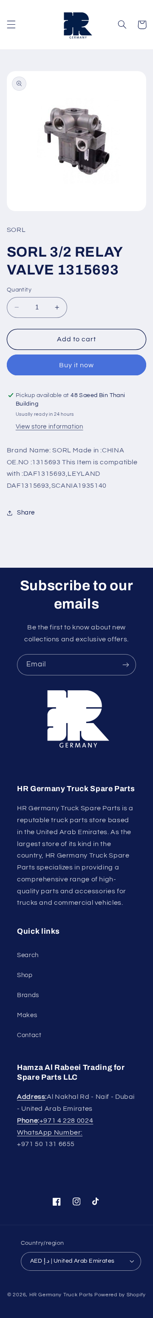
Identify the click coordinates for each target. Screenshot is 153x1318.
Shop (25, 975)
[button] (11, 24)
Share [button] (26, 512)
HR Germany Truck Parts (61, 1294)
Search (28, 955)
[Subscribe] (126, 664)
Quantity (19, 290)
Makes (27, 1015)
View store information (49, 426)
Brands (28, 995)
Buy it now (76, 365)
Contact (29, 1035)
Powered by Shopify (120, 1294)
